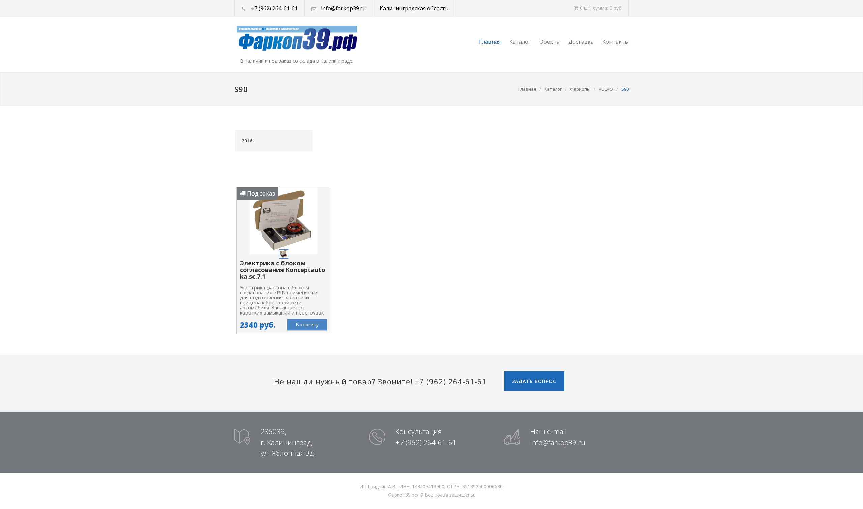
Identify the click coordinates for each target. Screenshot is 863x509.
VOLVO (606, 89)
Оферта (549, 42)
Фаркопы (580, 89)
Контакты (615, 42)
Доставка (581, 42)
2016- (248, 141)
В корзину (307, 324)
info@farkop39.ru (343, 8)
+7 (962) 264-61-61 (274, 8)
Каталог (520, 42)
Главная (490, 42)
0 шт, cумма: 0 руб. (600, 8)
